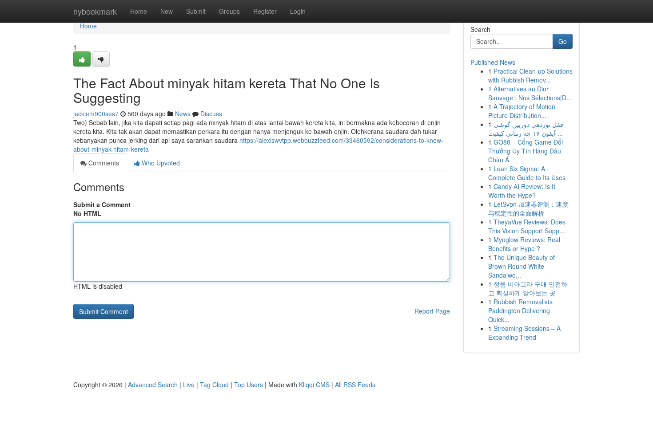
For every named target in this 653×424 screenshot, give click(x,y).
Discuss (211, 113)
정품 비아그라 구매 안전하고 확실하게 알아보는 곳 (527, 288)
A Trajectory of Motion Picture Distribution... (521, 111)
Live (189, 384)
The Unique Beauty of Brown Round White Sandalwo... (521, 266)
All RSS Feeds (355, 384)
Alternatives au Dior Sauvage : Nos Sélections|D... (530, 93)
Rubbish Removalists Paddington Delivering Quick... (520, 310)
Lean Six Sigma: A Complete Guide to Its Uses (526, 173)
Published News (492, 62)
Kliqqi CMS (314, 384)
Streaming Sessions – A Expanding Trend (524, 333)
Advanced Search (153, 384)
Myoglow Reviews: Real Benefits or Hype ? (524, 244)
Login (298, 11)
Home (138, 11)
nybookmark (95, 11)
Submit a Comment (102, 204)
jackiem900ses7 (96, 113)
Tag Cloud (214, 384)
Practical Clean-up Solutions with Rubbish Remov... (530, 75)
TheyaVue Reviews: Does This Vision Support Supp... (526, 226)
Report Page (432, 310)
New (166, 11)
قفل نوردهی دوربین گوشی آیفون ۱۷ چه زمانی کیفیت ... (525, 128)
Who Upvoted (160, 162)
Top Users (248, 384)
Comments (103, 162)
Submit (196, 11)
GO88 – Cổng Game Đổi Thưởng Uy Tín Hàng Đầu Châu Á (525, 150)
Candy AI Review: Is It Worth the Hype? (521, 191)
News (183, 113)
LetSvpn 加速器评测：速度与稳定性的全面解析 (528, 208)
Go (562, 41)
